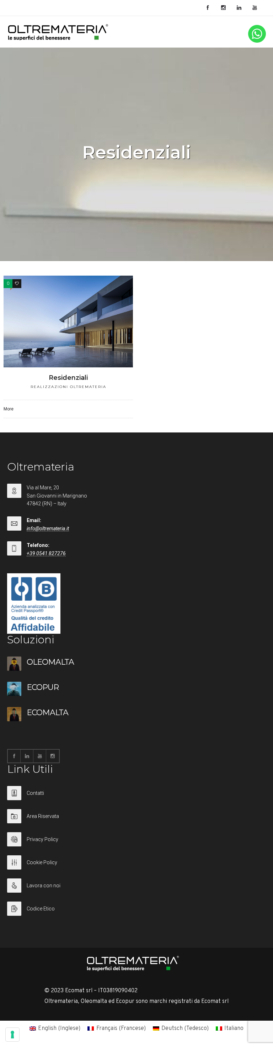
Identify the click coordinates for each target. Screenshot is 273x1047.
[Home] (58, 38)
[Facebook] (207, 8)
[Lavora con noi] (136, 890)
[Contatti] (136, 797)
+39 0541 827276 (46, 553)
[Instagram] (223, 8)
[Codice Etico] (136, 909)
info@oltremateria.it (48, 528)
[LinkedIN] (239, 8)
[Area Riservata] (136, 820)
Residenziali (68, 378)
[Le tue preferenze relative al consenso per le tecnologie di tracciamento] (12, 1034)
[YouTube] (254, 8)
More (9, 408)
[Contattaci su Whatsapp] (257, 41)
